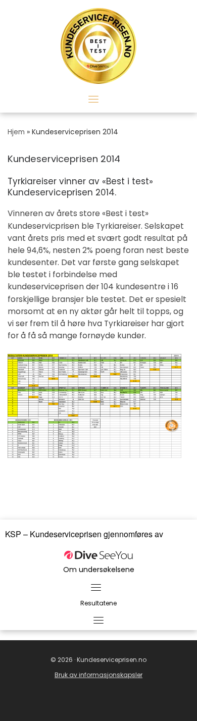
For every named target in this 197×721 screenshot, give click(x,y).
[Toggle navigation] (93, 99)
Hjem (16, 132)
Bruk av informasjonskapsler (98, 675)
